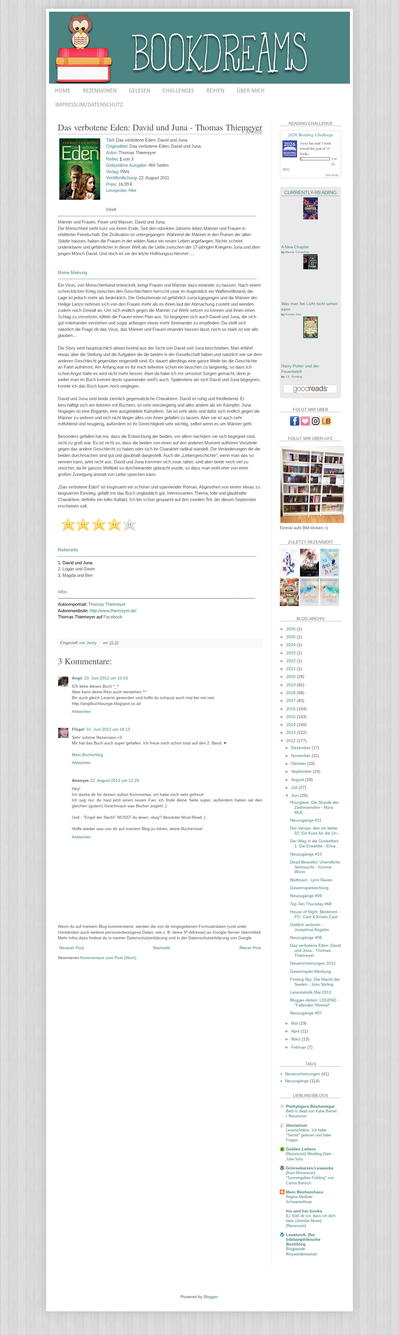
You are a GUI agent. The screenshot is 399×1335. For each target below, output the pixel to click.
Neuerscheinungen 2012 (313, 963)
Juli (295, 787)
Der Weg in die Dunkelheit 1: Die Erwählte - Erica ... (315, 843)
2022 (291, 660)
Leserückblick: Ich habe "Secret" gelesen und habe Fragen (308, 1135)
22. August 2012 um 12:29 (114, 780)
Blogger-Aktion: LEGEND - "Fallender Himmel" (314, 1002)
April (296, 1031)
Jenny (304, 143)
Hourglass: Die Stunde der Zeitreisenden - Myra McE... (314, 807)
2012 (291, 740)
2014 (291, 724)
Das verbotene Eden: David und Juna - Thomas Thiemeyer (315, 950)
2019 (291, 684)
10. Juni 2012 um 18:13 (108, 729)
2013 (291, 732)
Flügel (78, 729)
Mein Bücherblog (87, 754)
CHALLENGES (178, 91)
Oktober (299, 763)
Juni (295, 795)
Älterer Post (250, 947)
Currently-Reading (310, 192)
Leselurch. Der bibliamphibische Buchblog (303, 1239)
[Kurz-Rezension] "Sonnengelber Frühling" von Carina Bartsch (310, 1178)
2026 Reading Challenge (310, 134)
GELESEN (139, 91)
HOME (62, 91)
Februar (299, 1047)
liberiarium (296, 1125)
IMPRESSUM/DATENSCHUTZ (89, 105)
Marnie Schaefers (297, 252)
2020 (291, 676)
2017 (291, 700)
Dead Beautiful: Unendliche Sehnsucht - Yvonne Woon (315, 867)
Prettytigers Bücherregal (310, 1106)
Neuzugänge (297, 1080)
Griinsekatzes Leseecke (309, 1168)
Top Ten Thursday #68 (311, 904)
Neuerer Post (71, 947)
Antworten (81, 711)
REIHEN (215, 91)
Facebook (112, 616)
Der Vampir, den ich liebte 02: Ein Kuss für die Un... (315, 830)
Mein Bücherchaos (304, 1192)
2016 (291, 708)
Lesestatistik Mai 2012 (310, 992)
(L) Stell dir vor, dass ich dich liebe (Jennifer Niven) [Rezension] (310, 1221)
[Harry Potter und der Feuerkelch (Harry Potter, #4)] (310, 336)
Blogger (211, 1296)
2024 (291, 644)
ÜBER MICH (251, 91)
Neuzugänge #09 (306, 895)
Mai (295, 1023)
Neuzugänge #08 (306, 937)
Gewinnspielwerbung (309, 887)
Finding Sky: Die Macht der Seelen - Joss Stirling (315, 982)
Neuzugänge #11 (306, 820)
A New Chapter (295, 247)
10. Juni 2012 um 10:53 (106, 678)
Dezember (301, 747)
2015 (291, 716)
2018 (291, 692)
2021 (291, 668)
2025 (291, 636)
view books (332, 175)
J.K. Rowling (293, 376)
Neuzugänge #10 (306, 854)
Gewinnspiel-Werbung (310, 971)
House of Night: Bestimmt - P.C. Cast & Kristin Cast (315, 914)
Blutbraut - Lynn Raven (311, 880)
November (301, 755)
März (296, 1039)
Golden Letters (301, 1149)
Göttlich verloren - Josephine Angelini (309, 927)
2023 (291, 653)
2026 (291, 629)
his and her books (304, 1211)
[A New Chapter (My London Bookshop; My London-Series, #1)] (310, 218)
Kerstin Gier (293, 314)
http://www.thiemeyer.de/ (113, 610)
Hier (132, 190)
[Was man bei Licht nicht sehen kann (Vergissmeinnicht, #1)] (310, 268)
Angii (77, 678)
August (298, 779)
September (302, 771)
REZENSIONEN (100, 91)
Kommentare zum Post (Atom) (108, 957)
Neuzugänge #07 (306, 1013)
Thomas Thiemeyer (107, 604)
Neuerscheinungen (302, 1073)
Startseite (161, 947)
